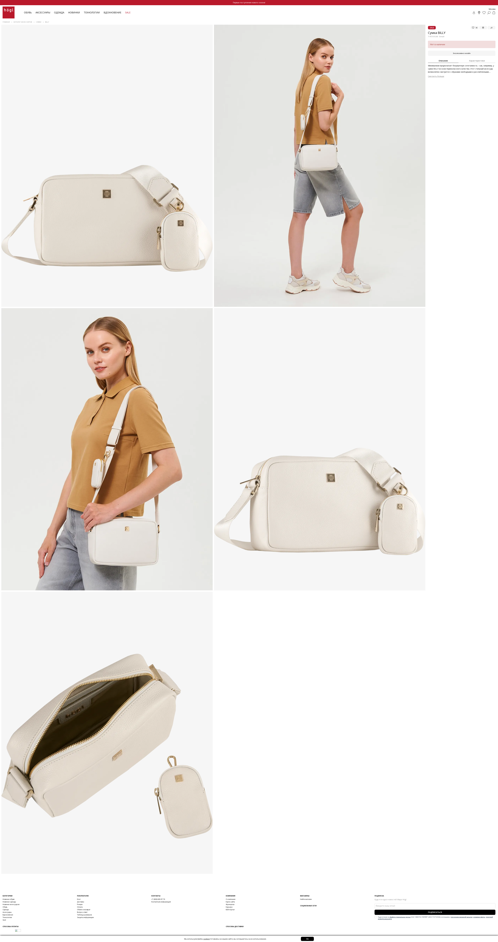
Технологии (7, 917)
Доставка (80, 902)
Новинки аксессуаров (11, 904)
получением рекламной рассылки (461, 917)
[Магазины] (479, 12)
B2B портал (230, 910)
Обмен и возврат (83, 910)
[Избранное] (484, 12)
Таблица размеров (84, 915)
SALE (4, 920)
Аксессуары (43, 12)
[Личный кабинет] (474, 12)
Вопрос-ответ (82, 912)
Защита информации (85, 917)
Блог (79, 899)
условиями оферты (479, 917)
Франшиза (230, 904)
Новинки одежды (9, 902)
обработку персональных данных (400, 917)
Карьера (229, 907)
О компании (230, 899)
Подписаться (435, 912)
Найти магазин (306, 899)
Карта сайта (230, 902)
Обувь (28, 12)
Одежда (59, 12)
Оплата (80, 907)
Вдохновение (112, 12)
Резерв (79, 904)
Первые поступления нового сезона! (249, 2)
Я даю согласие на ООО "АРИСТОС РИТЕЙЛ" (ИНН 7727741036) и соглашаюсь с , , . (435, 918)
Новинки (74, 12)
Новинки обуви (9, 899)
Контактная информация (161, 902)
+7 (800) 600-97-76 (158, 899)
